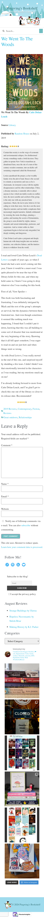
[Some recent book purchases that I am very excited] (22, 680)
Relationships (25, 417)
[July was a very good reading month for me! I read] (22, 752)
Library (12, 125)
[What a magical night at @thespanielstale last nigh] (22, 716)
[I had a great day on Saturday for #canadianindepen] (22, 789)
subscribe (25, 525)
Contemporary (24, 408)
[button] (41, 31)
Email (5, 496)
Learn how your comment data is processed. (22, 547)
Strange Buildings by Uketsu (23, 610)
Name (5, 484)
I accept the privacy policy (23, 594)
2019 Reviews (10, 408)
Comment (6, 445)
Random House (22, 133)
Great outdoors (10, 417)
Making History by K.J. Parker (23, 626)
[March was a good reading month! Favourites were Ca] (22, 825)
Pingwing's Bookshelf (22, 8)
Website (5, 509)
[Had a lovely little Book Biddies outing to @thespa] (22, 861)
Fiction (36, 408)
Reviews (7, 413)
